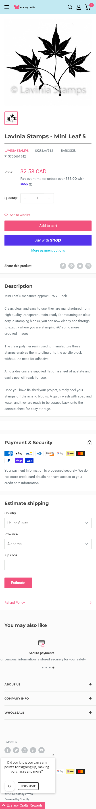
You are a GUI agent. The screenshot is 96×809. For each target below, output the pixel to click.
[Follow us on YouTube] (41, 750)
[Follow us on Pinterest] (33, 750)
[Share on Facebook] (63, 266)
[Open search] (70, 7)
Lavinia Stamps (16, 150)
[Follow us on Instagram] (24, 750)
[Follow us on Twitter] (16, 750)
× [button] (53, 755)
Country (10, 513)
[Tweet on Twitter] (80, 266)
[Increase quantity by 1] (49, 198)
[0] (88, 7)
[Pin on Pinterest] (71, 266)
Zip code (10, 555)
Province (11, 534)
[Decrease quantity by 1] (25, 198)
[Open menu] (6, 7)
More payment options (48, 250)
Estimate (18, 583)
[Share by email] (88, 266)
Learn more (28, 786)
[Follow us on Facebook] (7, 750)
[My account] (79, 7)
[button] (17, 215)
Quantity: (11, 198)
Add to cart (48, 226)
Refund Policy (14, 603)
